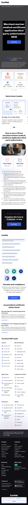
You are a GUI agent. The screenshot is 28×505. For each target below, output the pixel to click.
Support (16, 453)
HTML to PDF (7, 363)
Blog (2, 465)
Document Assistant (8, 405)
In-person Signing (8, 387)
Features (3, 455)
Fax (18, 386)
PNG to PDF (7, 351)
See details (13, 60)
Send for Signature (8, 380)
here (8, 435)
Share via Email (20, 383)
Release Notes (18, 455)
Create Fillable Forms (20, 395)
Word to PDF (7, 346)
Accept (14, 501)
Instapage (3, 475)
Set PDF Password (21, 410)
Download (19, 422)
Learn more (14, 298)
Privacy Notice (18, 448)
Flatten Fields (20, 354)
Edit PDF (19, 346)
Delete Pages (20, 369)
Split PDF (19, 357)
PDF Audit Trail (20, 405)
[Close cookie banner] (25, 498)
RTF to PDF (6, 366)
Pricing (3, 451)
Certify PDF (19, 408)
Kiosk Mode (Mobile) (6, 391)
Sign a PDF (6, 377)
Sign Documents (5, 448)
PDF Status (19, 389)
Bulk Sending (7, 395)
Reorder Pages (20, 366)
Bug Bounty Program (19, 456)
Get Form (14, 42)
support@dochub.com (6, 483)
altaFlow (3, 473)
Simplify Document (8, 408)
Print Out (19, 425)
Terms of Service (18, 446)
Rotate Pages (20, 363)
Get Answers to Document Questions (7, 416)
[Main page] (5, 2)
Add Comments (20, 377)
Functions (3, 456)
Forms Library (4, 453)
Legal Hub (17, 449)
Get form (14, 224)
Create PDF (19, 349)
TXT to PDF (6, 349)
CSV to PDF (6, 360)
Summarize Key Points (7, 411)
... (18, 498)
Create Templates (21, 392)
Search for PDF (20, 416)
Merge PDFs (20, 360)
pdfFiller (3, 468)
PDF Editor (3, 444)
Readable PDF (20, 413)
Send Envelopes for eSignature (8, 384)
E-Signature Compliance (20, 451)
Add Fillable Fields (21, 351)
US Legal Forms (5, 470)
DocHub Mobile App (6, 466)
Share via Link (20, 380)
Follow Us (5, 489)
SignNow (3, 472)
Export (18, 419)
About (16, 444)
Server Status (4, 449)
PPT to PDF (6, 357)
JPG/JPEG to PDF (8, 354)
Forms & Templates (6, 446)
